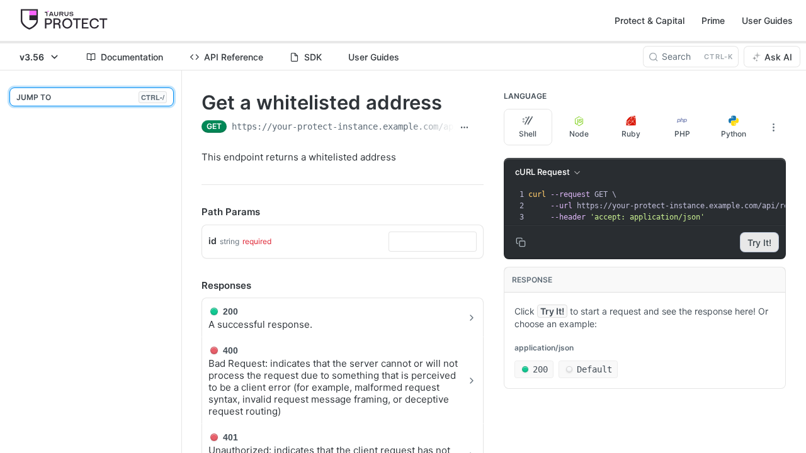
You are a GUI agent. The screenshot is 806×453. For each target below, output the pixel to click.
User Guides (767, 20)
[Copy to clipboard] (479, 127)
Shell (527, 133)
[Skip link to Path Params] (192, 212)
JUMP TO (90, 97)
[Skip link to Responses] (192, 285)
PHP (682, 133)
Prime (713, 20)
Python (733, 133)
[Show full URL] (464, 127)
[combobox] (433, 242)
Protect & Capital (649, 20)
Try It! (759, 242)
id (212, 240)
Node (579, 133)
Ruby (631, 133)
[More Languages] (773, 127)
